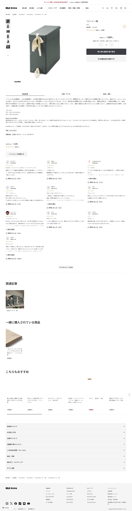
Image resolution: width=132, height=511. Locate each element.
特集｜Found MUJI (11, 130)
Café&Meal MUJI (71, 491)
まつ (52, 212)
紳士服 (31, 8)
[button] (8, 52)
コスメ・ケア (52, 8)
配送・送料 (106, 94)
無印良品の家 (70, 488)
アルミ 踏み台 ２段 (96, 398)
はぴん (94, 212)
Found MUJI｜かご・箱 (40, 14)
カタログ (89, 491)
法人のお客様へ (91, 499)
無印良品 (8, 14)
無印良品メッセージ (112, 494)
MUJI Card (89, 494)
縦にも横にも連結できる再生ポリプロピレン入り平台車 (14, 400)
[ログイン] (107, 8)
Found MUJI (22, 14)
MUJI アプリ (90, 488)
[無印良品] (11, 488)
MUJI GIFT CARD (91, 496)
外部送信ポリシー (22, 509)
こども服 (39, 8)
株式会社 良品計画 (112, 499)
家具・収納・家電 (74, 8)
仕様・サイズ (66, 94)
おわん (12, 187)
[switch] (124, 26)
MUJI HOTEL (70, 502)
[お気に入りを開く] (112, 8)
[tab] (8, 21)
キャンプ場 (69, 494)
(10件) (103, 30)
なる (93, 187)
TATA (11, 237)
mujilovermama (96, 161)
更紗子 (53, 187)
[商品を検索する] (103, 8)
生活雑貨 (62, 8)
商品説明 (25, 94)
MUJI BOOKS (70, 499)
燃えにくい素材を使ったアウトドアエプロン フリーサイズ (35, 400)
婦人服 (24, 8)
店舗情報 (48, 488)
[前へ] (2, 343)
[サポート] (125, 8)
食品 (87, 8)
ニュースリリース (112, 488)
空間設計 (48, 499)
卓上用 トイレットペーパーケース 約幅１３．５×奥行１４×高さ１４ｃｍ (76, 400)
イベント (48, 491)
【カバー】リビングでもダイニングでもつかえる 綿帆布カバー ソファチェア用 (14, 352)
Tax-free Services (91, 502)
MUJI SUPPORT (50, 496)
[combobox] (8, 507)
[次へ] (130, 343)
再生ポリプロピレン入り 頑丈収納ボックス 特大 (116, 399)
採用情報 (110, 491)
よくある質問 (49, 502)
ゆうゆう (12, 161)
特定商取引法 (31, 509)
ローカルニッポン (50, 494)
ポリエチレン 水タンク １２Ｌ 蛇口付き (55, 399)
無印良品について (112, 496)
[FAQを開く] (121, 8)
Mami (52, 161)
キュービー (13, 212)
